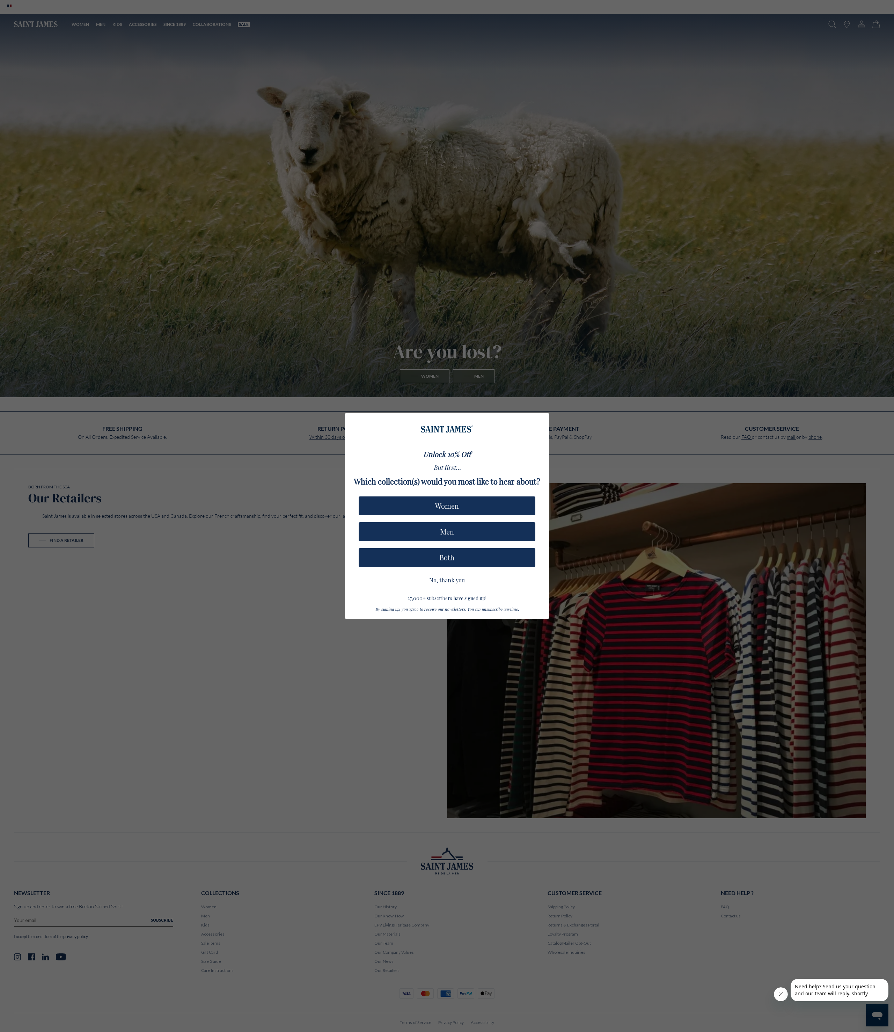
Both (447, 557)
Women (447, 505)
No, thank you (447, 579)
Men (447, 531)
